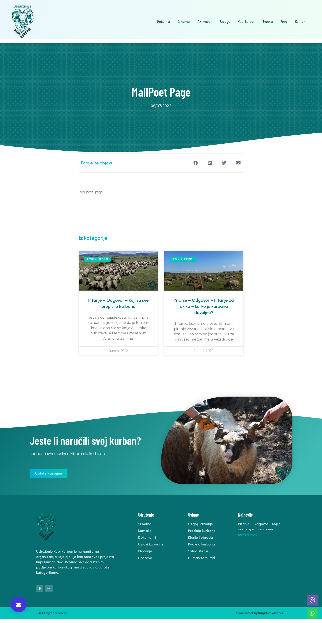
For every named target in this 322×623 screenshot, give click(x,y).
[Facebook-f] (39, 588)
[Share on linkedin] (210, 163)
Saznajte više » (247, 535)
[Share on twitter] (224, 163)
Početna (163, 22)
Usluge (225, 22)
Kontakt (301, 22)
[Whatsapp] (312, 613)
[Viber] (312, 600)
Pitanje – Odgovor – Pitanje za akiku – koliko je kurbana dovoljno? (204, 306)
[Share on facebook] (195, 163)
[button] (19, 604)
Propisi (268, 22)
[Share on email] (238, 163)
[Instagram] (49, 588)
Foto (284, 22)
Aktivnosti (204, 22)
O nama (183, 22)
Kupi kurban (246, 22)
